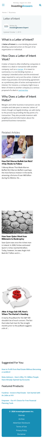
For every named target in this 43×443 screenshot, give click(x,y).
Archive (21, 419)
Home (4, 12)
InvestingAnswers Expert (19, 27)
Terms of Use (21, 427)
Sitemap (21, 415)
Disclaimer (21, 434)
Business (12, 12)
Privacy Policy (21, 430)
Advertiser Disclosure (21, 423)
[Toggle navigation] (4, 5)
